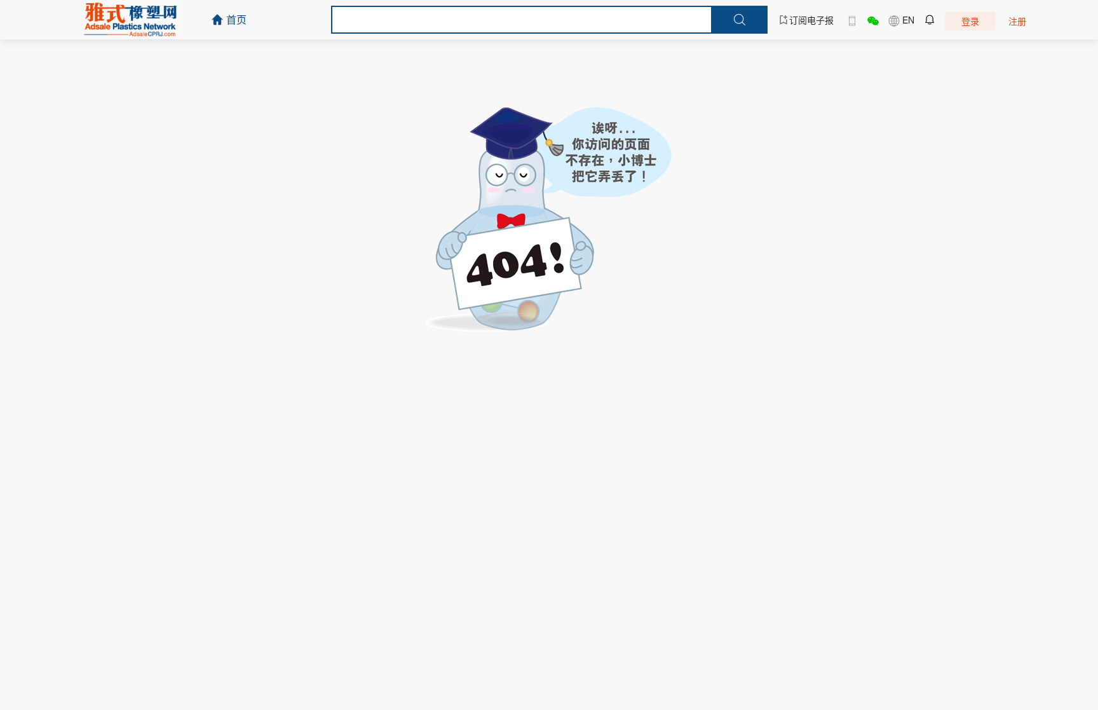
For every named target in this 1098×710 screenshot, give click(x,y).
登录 (970, 21)
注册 (1017, 21)
